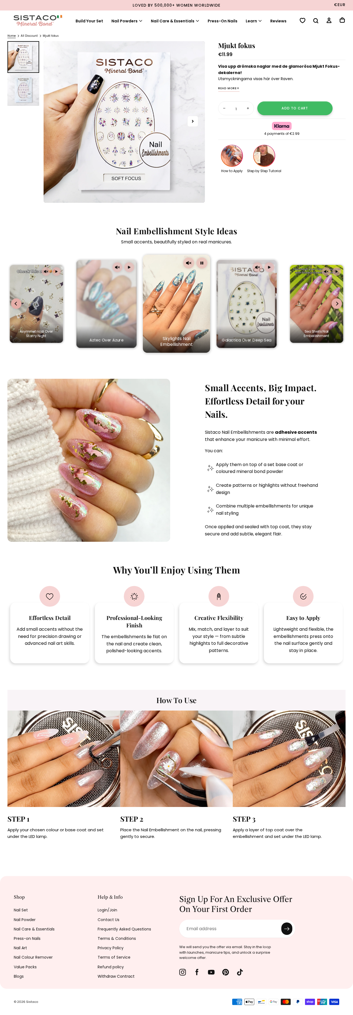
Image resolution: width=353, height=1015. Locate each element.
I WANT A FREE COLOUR (119, 565)
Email (75, 530)
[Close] (285, 434)
